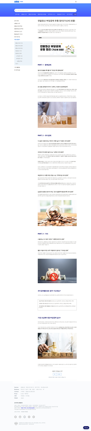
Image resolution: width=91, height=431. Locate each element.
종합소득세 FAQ (32, 14)
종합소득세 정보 (19, 48)
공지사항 (17, 14)
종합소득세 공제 (19, 45)
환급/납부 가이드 (61, 14)
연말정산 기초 (18, 50)
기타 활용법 (17, 67)
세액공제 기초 (19, 58)
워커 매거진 (69, 14)
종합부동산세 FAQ (42, 14)
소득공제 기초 (19, 56)
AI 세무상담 (17, 70)
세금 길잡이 (17, 39)
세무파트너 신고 (51, 14)
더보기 (16, 63)
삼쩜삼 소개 (24, 14)
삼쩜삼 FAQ (19, 61)
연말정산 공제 (18, 53)
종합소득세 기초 (19, 43)
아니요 (58, 374)
